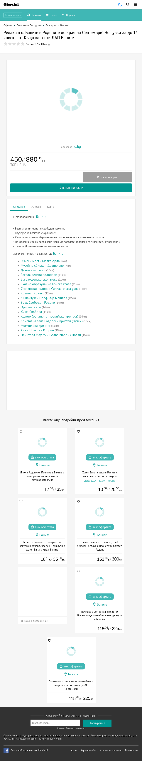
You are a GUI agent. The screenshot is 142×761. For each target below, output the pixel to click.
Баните (58, 253)
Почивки (36, 15)
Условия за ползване (110, 750)
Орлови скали (31, 307)
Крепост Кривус (32, 293)
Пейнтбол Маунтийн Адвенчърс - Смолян (51, 335)
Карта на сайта (88, 750)
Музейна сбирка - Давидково (42, 265)
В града (70, 15)
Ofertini (11, 4)
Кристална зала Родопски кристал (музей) (52, 321)
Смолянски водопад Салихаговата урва (50, 289)
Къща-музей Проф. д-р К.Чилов (44, 298)
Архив (73, 750)
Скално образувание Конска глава (46, 284)
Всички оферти (13, 15)
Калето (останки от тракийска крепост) (49, 316)
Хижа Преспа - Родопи (37, 330)
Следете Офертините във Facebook (30, 750)
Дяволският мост (33, 270)
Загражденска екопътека (39, 279)
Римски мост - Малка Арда (40, 261)
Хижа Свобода (31, 312)
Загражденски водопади (39, 275)
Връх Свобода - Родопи (38, 302)
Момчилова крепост (35, 326)
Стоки (53, 15)
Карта (50, 206)
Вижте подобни (72, 187)
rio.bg (76, 147)
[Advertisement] (71, 380)
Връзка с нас (131, 750)
